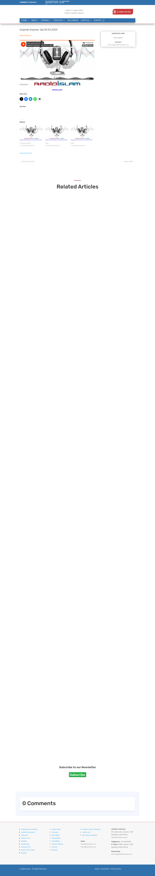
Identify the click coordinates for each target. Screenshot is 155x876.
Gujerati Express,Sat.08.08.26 (44, 274)
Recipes (55, 850)
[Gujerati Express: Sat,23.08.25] (31, 132)
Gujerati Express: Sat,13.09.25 (81, 140)
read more (29, 279)
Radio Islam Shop (27, 850)
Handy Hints (26, 847)
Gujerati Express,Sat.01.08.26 (44, 369)
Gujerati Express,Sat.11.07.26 (43, 653)
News (34, 20)
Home (24, 20)
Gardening (25, 844)
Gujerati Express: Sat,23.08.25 (31, 140)
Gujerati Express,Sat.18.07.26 (44, 558)
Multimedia (73, 20)
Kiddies (24, 841)
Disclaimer (105, 869)
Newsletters (56, 838)
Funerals (55, 832)
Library (54, 847)
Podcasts (58, 20)
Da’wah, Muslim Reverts (91, 829)
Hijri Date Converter (89, 835)
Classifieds (56, 841)
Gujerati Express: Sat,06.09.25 (56, 140)
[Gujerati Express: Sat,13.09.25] (82, 132)
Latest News (56, 829)
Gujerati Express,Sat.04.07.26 (44, 747)
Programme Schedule (29, 829)
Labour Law (25, 838)
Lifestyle (85, 20)
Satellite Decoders (28, 832)
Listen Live (86, 832)
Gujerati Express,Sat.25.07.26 (44, 463)
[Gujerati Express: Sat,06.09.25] (56, 132)
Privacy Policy (116, 869)
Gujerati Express (25, 35)
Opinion (45, 20)
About (97, 869)
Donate (97, 20)
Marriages (55, 835)
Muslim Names (57, 844)
